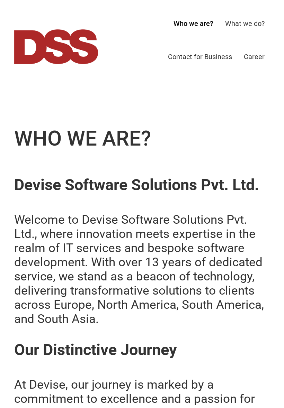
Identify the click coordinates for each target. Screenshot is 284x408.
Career (254, 57)
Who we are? (193, 23)
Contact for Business (200, 57)
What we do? (245, 23)
